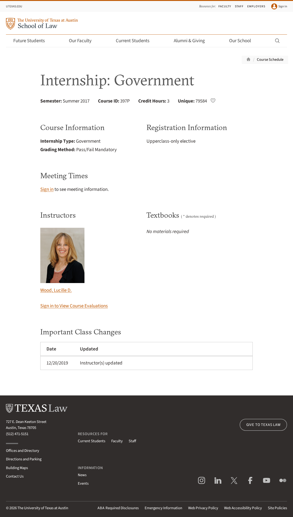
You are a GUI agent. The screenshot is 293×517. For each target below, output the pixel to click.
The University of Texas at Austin (42, 508)
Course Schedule (270, 59)
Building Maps (17, 468)
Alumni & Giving (189, 40)
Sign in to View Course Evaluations (74, 306)
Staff (239, 6)
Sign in (47, 189)
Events (83, 483)
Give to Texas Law (263, 425)
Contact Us (15, 476)
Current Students (132, 40)
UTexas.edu (14, 6)
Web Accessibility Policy (243, 508)
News (82, 475)
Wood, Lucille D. (56, 290)
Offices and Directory (22, 450)
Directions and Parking (23, 459)
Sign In (282, 6)
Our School (240, 40)
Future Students (29, 40)
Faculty (224, 6)
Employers (256, 6)
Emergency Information (163, 508)
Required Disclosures (118, 508)
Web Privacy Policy (203, 508)
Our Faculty (80, 40)
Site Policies (277, 508)
